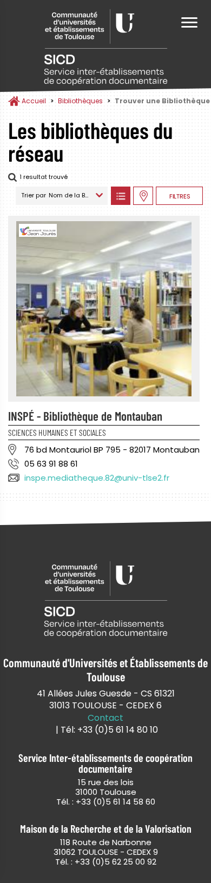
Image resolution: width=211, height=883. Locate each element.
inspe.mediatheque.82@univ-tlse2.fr (96, 477)
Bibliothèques (80, 100)
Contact (105, 718)
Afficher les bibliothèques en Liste (120, 196)
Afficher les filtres (179, 196)
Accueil (34, 100)
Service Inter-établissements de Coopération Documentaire (105, 47)
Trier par (33, 195)
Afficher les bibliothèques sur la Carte (143, 196)
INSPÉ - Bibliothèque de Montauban (85, 415)
